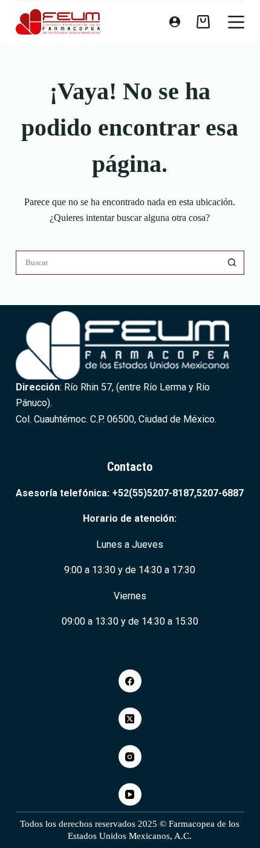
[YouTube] (130, 794)
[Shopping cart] (203, 21)
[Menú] (236, 22)
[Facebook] (130, 680)
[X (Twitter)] (130, 719)
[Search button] (232, 263)
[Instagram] (130, 756)
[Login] (174, 21)
